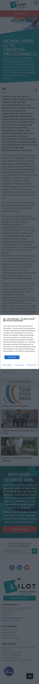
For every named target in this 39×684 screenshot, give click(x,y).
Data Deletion (7, 365)
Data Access (19, 365)
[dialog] (19, 342)
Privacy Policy (32, 365)
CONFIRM (12, 357)
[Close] (35, 319)
